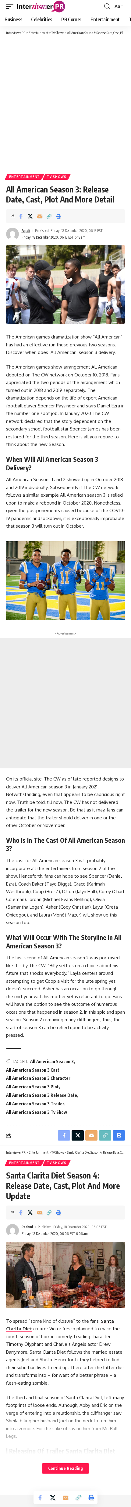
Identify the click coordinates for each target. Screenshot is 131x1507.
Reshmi (27, 1227)
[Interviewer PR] (41, 6)
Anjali (26, 230)
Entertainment (24, 177)
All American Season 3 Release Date (41, 1095)
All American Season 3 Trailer (35, 1103)
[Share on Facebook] (20, 216)
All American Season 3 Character (38, 1078)
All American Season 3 (52, 1061)
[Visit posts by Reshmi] (12, 1230)
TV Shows (56, 177)
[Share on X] (30, 216)
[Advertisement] (65, 104)
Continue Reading (65, 1468)
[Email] (39, 216)
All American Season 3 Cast (32, 1070)
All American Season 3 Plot (32, 1086)
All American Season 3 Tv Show (36, 1112)
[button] (11, 6)
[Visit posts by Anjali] (12, 234)
